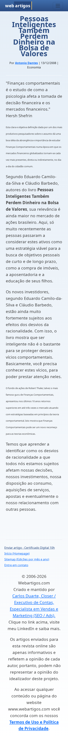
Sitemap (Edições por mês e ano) (26, 559)
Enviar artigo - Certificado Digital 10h (29, 548)
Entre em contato (16, 565)
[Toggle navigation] (58, 5)
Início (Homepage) (17, 553)
